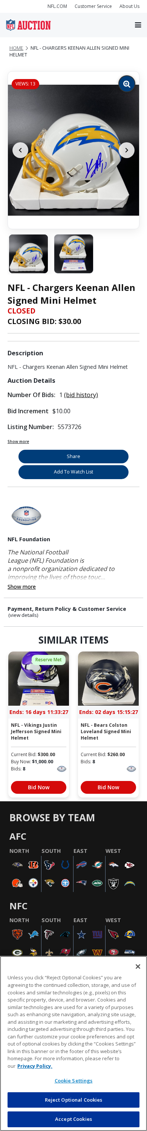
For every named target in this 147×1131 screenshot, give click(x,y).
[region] (73, 1043)
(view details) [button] (23, 615)
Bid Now (38, 787)
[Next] (127, 150)
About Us (129, 6)
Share (73, 456)
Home (16, 48)
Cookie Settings (74, 1080)
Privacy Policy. (34, 1066)
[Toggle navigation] (138, 25)
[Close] (138, 966)
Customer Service (93, 6)
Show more (18, 441)
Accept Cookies (73, 1119)
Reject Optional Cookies (74, 1099)
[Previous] (20, 150)
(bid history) (81, 395)
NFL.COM (57, 6)
